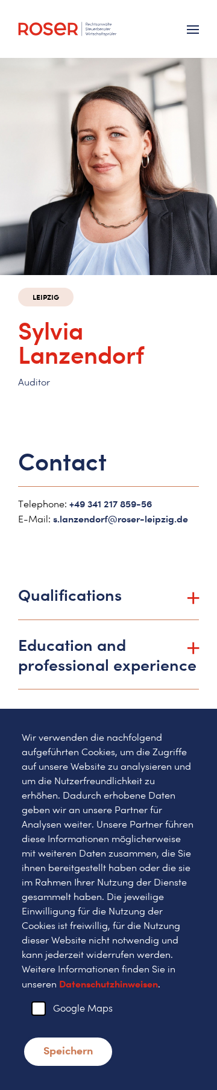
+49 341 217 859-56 (110, 504)
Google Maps (83, 1008)
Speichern (68, 1050)
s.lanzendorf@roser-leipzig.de (120, 519)
